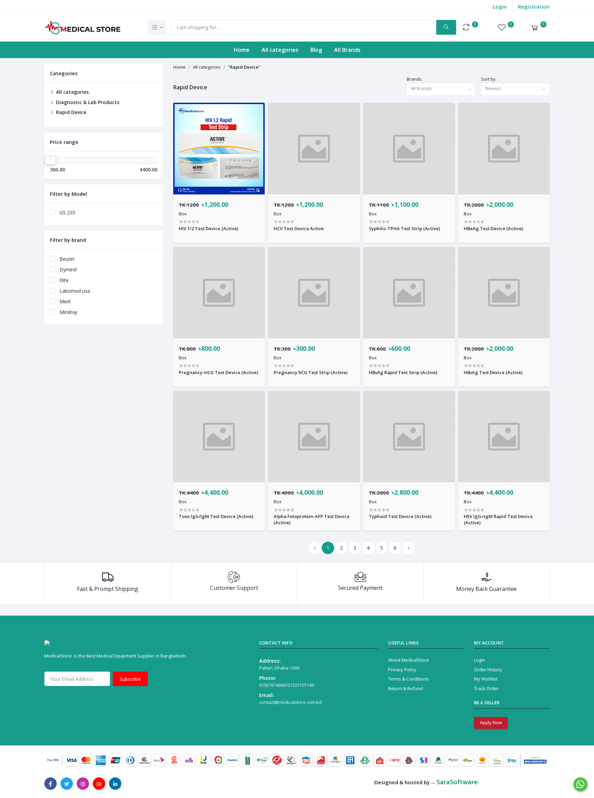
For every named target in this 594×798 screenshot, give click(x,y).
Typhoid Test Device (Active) (400, 516)
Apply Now (491, 722)
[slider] (50, 160)
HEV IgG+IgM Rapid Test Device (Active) (498, 519)
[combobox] (441, 89)
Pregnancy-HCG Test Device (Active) (218, 372)
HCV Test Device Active (299, 228)
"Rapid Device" (244, 67)
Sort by (488, 79)
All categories (280, 50)
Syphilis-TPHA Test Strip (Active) (404, 228)
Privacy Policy (402, 669)
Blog (316, 50)
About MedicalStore (408, 660)
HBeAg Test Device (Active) (493, 228)
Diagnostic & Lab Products (87, 102)
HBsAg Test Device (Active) (493, 372)
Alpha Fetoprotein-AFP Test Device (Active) (312, 519)
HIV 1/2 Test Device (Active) (208, 228)
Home (242, 50)
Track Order (486, 688)
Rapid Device (70, 112)
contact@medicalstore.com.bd (290, 702)
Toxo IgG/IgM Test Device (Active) (216, 516)
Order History (488, 669)
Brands (414, 79)
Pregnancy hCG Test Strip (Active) (311, 372)
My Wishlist (485, 679)
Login (500, 6)
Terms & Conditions (408, 679)
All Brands (347, 50)
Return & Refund (405, 688)
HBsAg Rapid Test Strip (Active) (403, 372)
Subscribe (130, 679)
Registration (534, 6)
